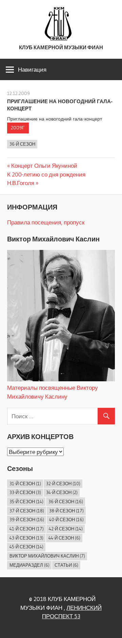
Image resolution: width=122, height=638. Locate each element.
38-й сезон (66, 510)
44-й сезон (64, 538)
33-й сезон (25, 492)
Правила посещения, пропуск (45, 222)
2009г (18, 128)
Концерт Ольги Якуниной (44, 165)
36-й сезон (22, 144)
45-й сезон (26, 546)
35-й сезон (26, 501)
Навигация (32, 69)
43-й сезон (26, 538)
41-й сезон (26, 528)
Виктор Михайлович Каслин (47, 556)
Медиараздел (29, 565)
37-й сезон (26, 510)
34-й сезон (62, 492)
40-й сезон (66, 519)
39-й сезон (26, 519)
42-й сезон (66, 528)
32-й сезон (63, 483)
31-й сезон (25, 483)
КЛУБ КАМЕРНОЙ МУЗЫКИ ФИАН (61, 47)
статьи (66, 565)
